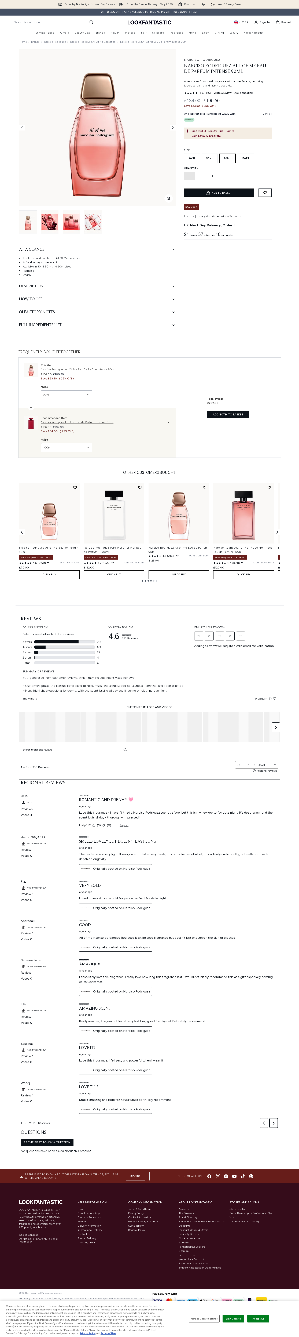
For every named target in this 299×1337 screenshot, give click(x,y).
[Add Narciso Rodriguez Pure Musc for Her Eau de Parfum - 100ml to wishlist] (140, 487)
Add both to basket (228, 414)
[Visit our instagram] (226, 1176)
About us (184, 1209)
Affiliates (184, 1242)
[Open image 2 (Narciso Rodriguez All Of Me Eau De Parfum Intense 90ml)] (49, 222)
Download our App (89, 1213)
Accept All (258, 1318)
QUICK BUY (49, 574)
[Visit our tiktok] (243, 1176)
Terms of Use (108, 1333)
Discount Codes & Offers (193, 1230)
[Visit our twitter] (217, 1176)
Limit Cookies (233, 1318)
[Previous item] (22, 532)
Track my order (86, 1242)
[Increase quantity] (212, 176)
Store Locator (238, 1209)
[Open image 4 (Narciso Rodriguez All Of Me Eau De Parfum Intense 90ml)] (93, 222)
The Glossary (186, 1213)
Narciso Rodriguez (55, 41)
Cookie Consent (28, 1235)
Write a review (223, 93)
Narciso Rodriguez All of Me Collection (93, 41)
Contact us (84, 1234)
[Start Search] (91, 22)
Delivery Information (89, 1225)
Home (23, 41)
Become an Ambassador (193, 1263)
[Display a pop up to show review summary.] (48, 562)
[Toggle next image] (173, 128)
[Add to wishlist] (265, 193)
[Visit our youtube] (234, 1176)
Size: (187, 150)
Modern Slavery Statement (144, 1221)
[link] (262, 22)
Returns (82, 1221)
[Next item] (277, 532)
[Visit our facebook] (209, 1176)
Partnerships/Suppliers (192, 1246)
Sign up (135, 1176)
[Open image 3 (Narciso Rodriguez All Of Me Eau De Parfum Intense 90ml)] (71, 222)
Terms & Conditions (139, 1209)
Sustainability (136, 1225)
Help (80, 1209)
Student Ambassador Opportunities (200, 1267)
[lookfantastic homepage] (149, 22)
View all (267, 113)
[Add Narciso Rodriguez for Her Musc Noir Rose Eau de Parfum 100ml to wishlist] (269, 487)
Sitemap (184, 1250)
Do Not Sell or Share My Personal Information (38, 1240)
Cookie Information (139, 1217)
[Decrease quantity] (189, 176)
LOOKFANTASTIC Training (244, 1221)
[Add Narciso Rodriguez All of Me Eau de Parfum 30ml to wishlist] (75, 487)
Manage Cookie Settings (204, 1318)
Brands (35, 41)
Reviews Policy (136, 1230)
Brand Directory (188, 1217)
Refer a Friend (187, 1255)
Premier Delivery (87, 1238)
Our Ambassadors (189, 1238)
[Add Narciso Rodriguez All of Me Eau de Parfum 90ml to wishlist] (204, 487)
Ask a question (243, 93)
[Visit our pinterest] (251, 1176)
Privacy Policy (136, 1213)
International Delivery (90, 1230)
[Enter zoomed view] (168, 198)
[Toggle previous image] (22, 128)
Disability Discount (190, 1234)
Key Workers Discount (191, 1259)
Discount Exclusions (89, 1217)
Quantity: (191, 168)
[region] (149, 1319)
